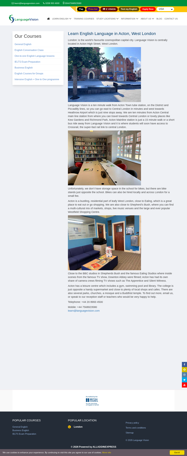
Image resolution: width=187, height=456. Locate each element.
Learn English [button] (60, 19)
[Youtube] (184, 385)
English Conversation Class (29, 50)
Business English (24, 67)
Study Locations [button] (106, 19)
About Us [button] (146, 19)
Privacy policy (132, 422)
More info (106, 452)
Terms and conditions (136, 427)
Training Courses (84, 19)
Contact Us (171, 19)
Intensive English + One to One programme (37, 79)
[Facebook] (184, 364)
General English (23, 44)
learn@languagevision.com (27, 3)
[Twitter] (184, 379)
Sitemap (130, 432)
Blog (159, 19)
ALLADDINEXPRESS (104, 447)
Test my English (129, 9)
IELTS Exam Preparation (27, 62)
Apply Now (148, 9)
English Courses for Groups (29, 73)
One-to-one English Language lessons (34, 56)
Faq (81, 9)
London (78, 427)
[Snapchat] (184, 369)
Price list (92, 9)
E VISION (110, 9)
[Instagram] (184, 374)
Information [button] (128, 19)
